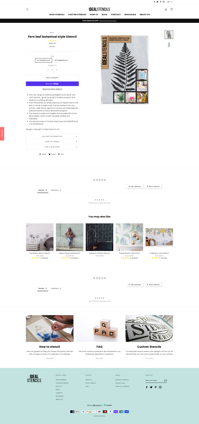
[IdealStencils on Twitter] (151, 387)
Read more (99, 358)
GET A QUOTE (149, 358)
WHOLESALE (130, 14)
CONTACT (116, 14)
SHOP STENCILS (56, 14)
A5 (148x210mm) (61, 60)
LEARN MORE (49, 358)
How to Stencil (52, 142)
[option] (99, 21)
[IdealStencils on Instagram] (160, 387)
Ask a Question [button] (136, 186)
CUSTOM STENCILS (77, 14)
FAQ (87, 386)
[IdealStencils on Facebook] (147, 387)
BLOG (104, 14)
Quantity (52, 65)
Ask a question (52, 147)
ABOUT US (145, 14)
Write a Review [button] (154, 186)
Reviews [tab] (41, 190)
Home (52, 33)
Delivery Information (52, 136)
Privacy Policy (120, 383)
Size (52, 56)
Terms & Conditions (123, 386)
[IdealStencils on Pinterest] (155, 387)
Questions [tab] (55, 190)
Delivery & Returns (122, 380)
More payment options (52, 89)
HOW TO (94, 14)
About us (89, 380)
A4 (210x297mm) (43, 60)
